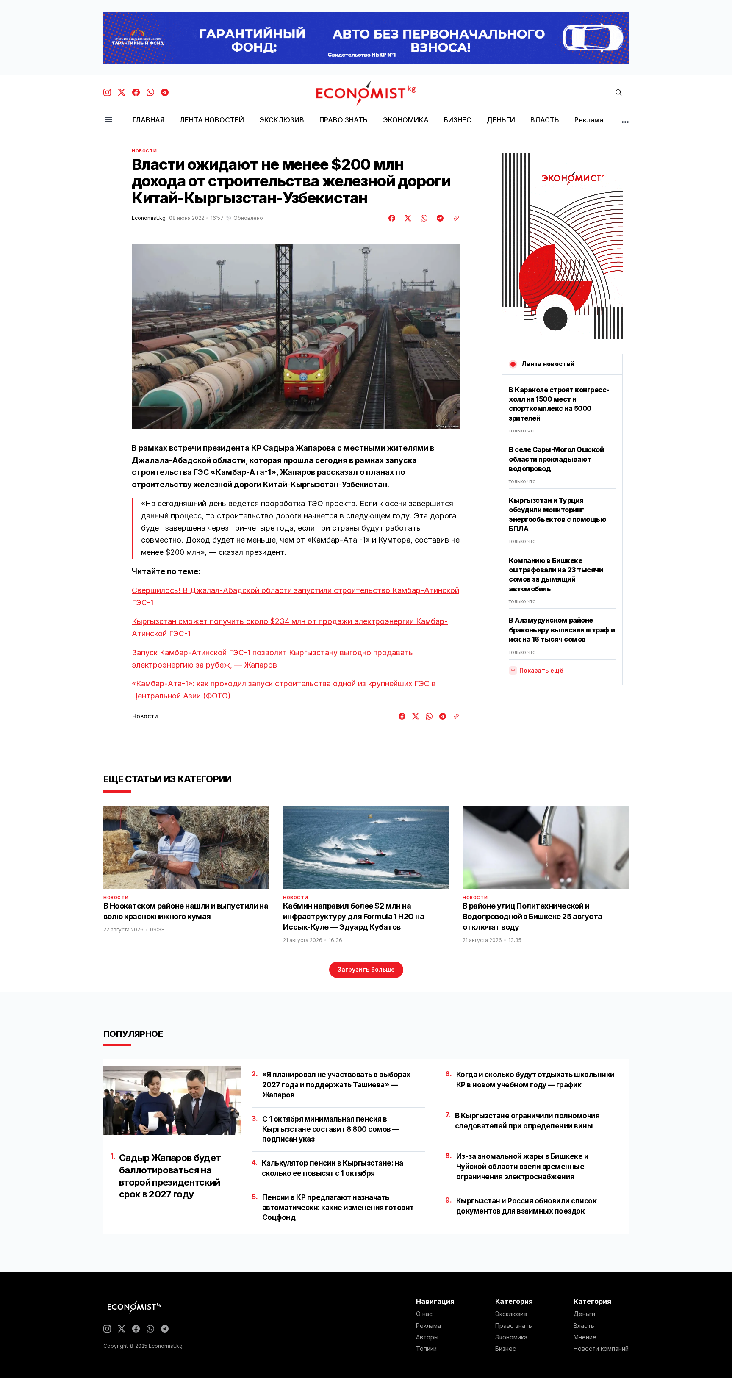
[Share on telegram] (439, 218)
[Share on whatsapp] (423, 218)
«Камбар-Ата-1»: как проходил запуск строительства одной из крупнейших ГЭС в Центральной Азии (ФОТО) (284, 689)
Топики (426, 1348)
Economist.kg (149, 218)
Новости (144, 151)
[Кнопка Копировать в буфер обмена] (453, 218)
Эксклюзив (511, 1314)
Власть (584, 1325)
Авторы (427, 1337)
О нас (424, 1314)
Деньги (584, 1314)
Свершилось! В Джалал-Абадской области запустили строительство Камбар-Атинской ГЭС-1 (295, 596)
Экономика (511, 1337)
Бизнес (505, 1348)
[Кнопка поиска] (618, 93)
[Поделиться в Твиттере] (407, 218)
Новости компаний (601, 1348)
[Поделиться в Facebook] (392, 218)
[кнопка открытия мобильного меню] (108, 120)
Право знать (513, 1325)
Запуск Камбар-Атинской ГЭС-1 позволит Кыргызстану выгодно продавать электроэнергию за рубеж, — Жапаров (272, 658)
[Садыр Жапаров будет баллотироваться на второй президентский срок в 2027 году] (172, 1100)
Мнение (585, 1337)
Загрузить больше (366, 969)
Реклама (428, 1325)
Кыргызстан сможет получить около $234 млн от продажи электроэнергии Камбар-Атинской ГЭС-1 (290, 627)
